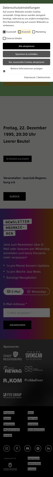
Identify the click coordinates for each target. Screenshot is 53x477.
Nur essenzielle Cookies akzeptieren (26, 61)
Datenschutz (44, 77)
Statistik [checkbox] (26, 31)
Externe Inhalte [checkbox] (14, 38)
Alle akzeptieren (26, 46)
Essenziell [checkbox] (11, 31)
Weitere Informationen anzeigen (26, 68)
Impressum (29, 77)
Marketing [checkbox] (41, 31)
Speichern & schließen (26, 54)
